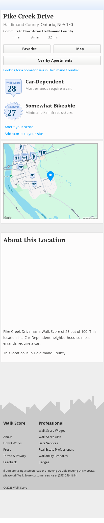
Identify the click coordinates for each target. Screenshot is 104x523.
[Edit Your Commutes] (76, 30)
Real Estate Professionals (56, 449)
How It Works (12, 443)
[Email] (22, 430)
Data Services (48, 443)
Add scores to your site (24, 134)
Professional (51, 423)
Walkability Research (53, 456)
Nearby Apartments (55, 60)
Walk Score (14, 423)
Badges (44, 462)
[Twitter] (6, 430)
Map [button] (80, 49)
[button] (50, 176)
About (7, 437)
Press (7, 449)
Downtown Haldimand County (48, 31)
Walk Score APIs (50, 437)
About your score (19, 127)
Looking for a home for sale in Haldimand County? (41, 70)
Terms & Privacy (14, 456)
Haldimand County (21, 24)
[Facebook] (14, 430)
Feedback (10, 462)
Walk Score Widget (52, 430)
